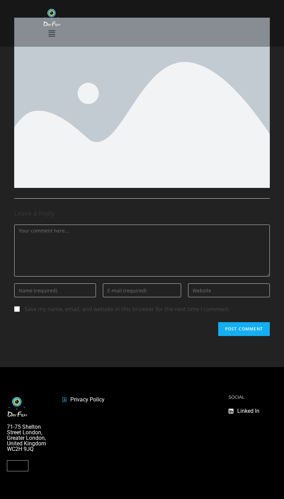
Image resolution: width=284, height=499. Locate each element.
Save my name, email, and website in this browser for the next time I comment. (127, 309)
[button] (17, 465)
